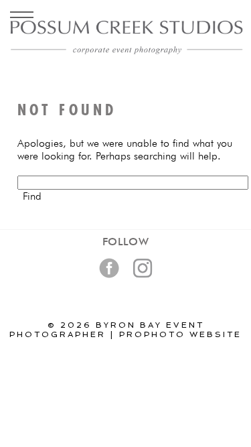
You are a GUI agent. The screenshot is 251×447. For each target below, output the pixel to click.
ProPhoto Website (180, 334)
